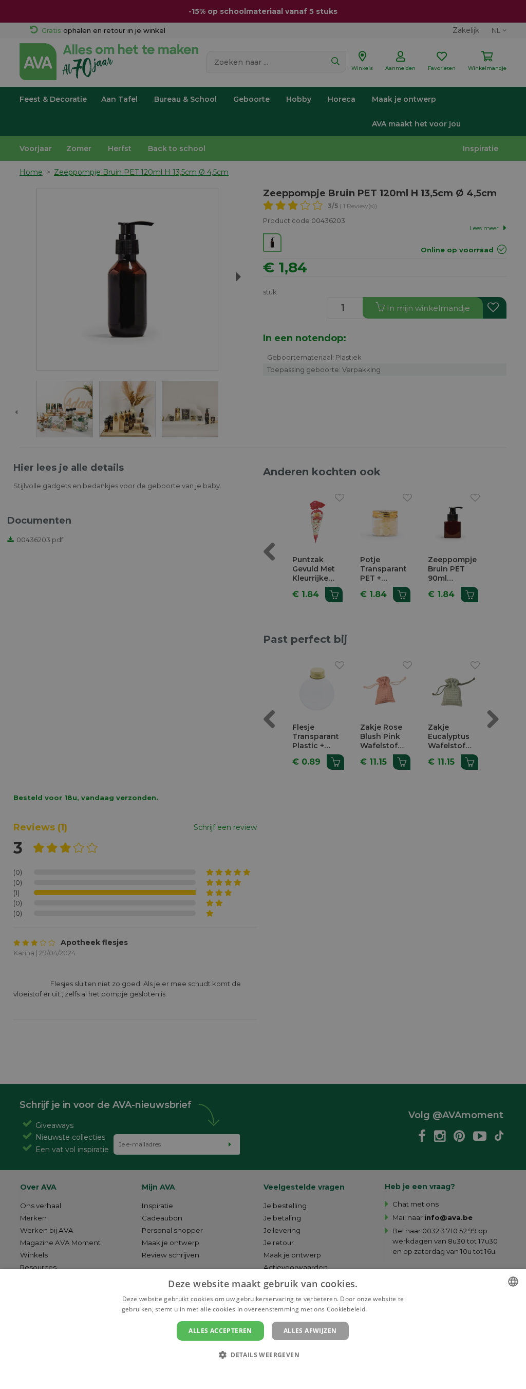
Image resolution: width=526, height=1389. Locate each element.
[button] (263, 1354)
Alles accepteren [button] (220, 1330)
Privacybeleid (256, 1372)
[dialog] (263, 1329)
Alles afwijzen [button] (310, 1330)
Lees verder (386, 1309)
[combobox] (513, 1281)
